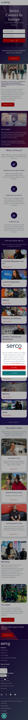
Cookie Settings (16, 363)
